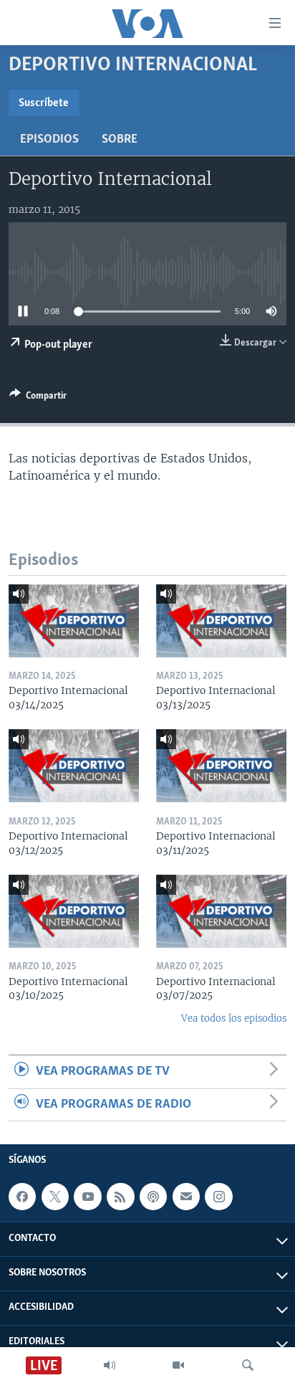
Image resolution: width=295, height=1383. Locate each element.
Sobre (119, 139)
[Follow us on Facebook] (22, 1196)
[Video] (178, 1365)
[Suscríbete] (186, 1196)
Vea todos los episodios (233, 1018)
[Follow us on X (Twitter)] (55, 1196)
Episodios (49, 139)
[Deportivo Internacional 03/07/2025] (221, 911)
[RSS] (120, 1196)
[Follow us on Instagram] (218, 1196)
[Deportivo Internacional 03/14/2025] (74, 620)
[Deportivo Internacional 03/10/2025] (74, 911)
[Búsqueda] (247, 1365)
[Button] (38, 398)
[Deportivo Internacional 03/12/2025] (74, 765)
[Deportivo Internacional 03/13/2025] (221, 620)
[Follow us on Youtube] (87, 1196)
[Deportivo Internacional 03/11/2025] (221, 765)
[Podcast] (153, 1196)
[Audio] (109, 1365)
